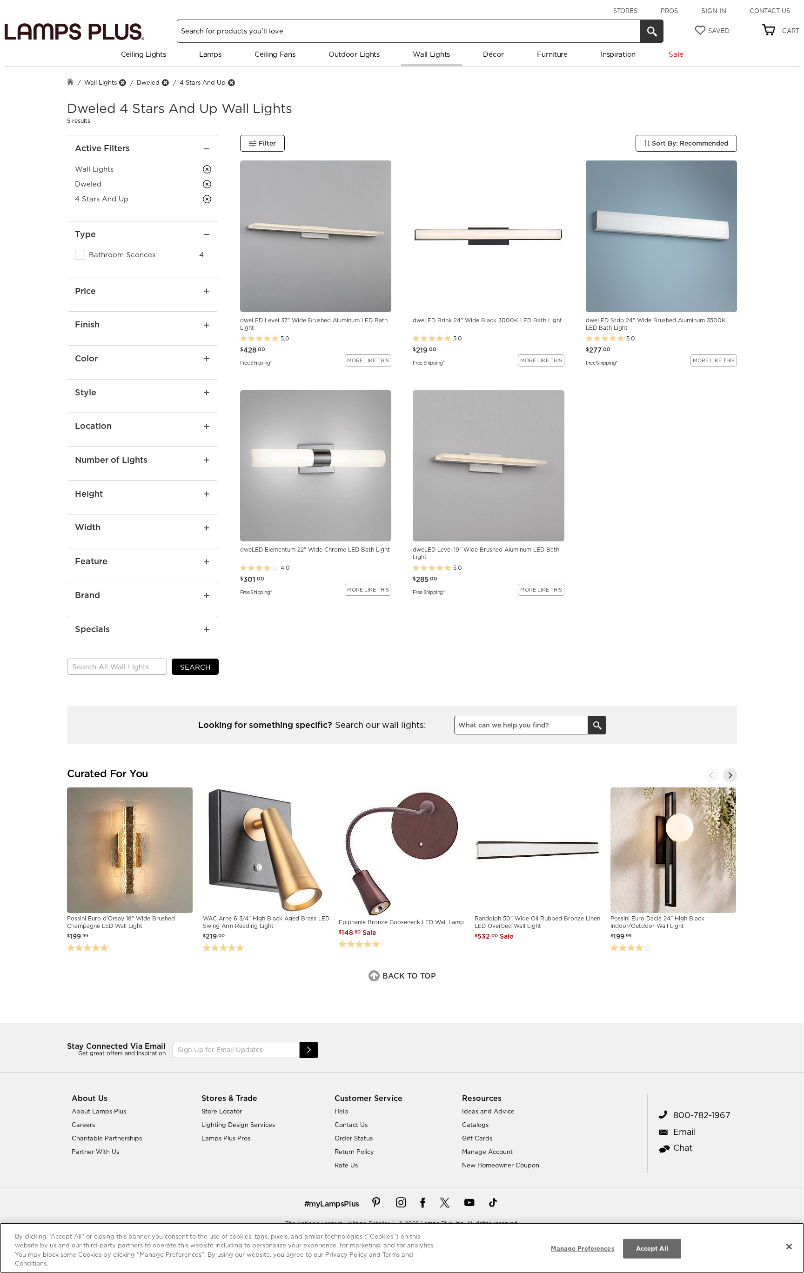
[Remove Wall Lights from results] (122, 82)
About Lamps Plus (99, 1111)
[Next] (730, 775)
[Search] (651, 31)
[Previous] (711, 775)
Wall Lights (431, 54)
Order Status (354, 1138)
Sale (676, 54)
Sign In (713, 10)
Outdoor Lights (354, 54)
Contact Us (770, 11)
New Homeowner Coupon (500, 1165)
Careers (83, 1124)
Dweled (148, 82)
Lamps (210, 54)
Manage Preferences (582, 1248)
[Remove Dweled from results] (165, 82)
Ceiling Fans (275, 54)
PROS (669, 11)
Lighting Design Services (238, 1124)
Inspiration (618, 54)
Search (195, 667)
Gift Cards (477, 1138)
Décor (493, 54)
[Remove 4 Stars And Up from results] (231, 82)
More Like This (368, 360)
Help (341, 1111)
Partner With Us (95, 1151)
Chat (682, 1147)
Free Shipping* (256, 362)
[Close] (789, 1246)
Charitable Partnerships (107, 1138)
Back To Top (408, 976)
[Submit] (309, 1050)
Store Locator (221, 1111)
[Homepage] (70, 82)
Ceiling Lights (143, 54)
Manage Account (487, 1151)
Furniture (552, 54)
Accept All (652, 1248)
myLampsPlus (334, 1204)
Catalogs (475, 1124)
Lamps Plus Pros (225, 1138)
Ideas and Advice (488, 1111)
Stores (625, 11)
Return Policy (354, 1151)
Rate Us (346, 1165)
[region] (402, 1248)
